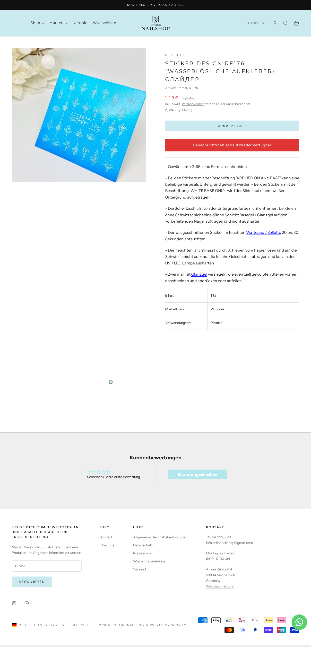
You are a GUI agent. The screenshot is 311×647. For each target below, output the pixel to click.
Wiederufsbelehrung (149, 561)
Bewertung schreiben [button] (197, 474)
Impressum (142, 553)
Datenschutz (143, 545)
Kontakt (106, 537)
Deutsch (251, 23)
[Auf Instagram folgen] (14, 603)
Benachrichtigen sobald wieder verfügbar (232, 145)
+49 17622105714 (218, 537)
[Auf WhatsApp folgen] (26, 603)
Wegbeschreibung (220, 586)
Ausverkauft (232, 126)
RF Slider (175, 55)
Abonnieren (32, 582)
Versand (139, 569)
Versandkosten (193, 104)
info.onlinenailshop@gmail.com (229, 543)
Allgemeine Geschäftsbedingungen (160, 537)
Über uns (107, 545)
